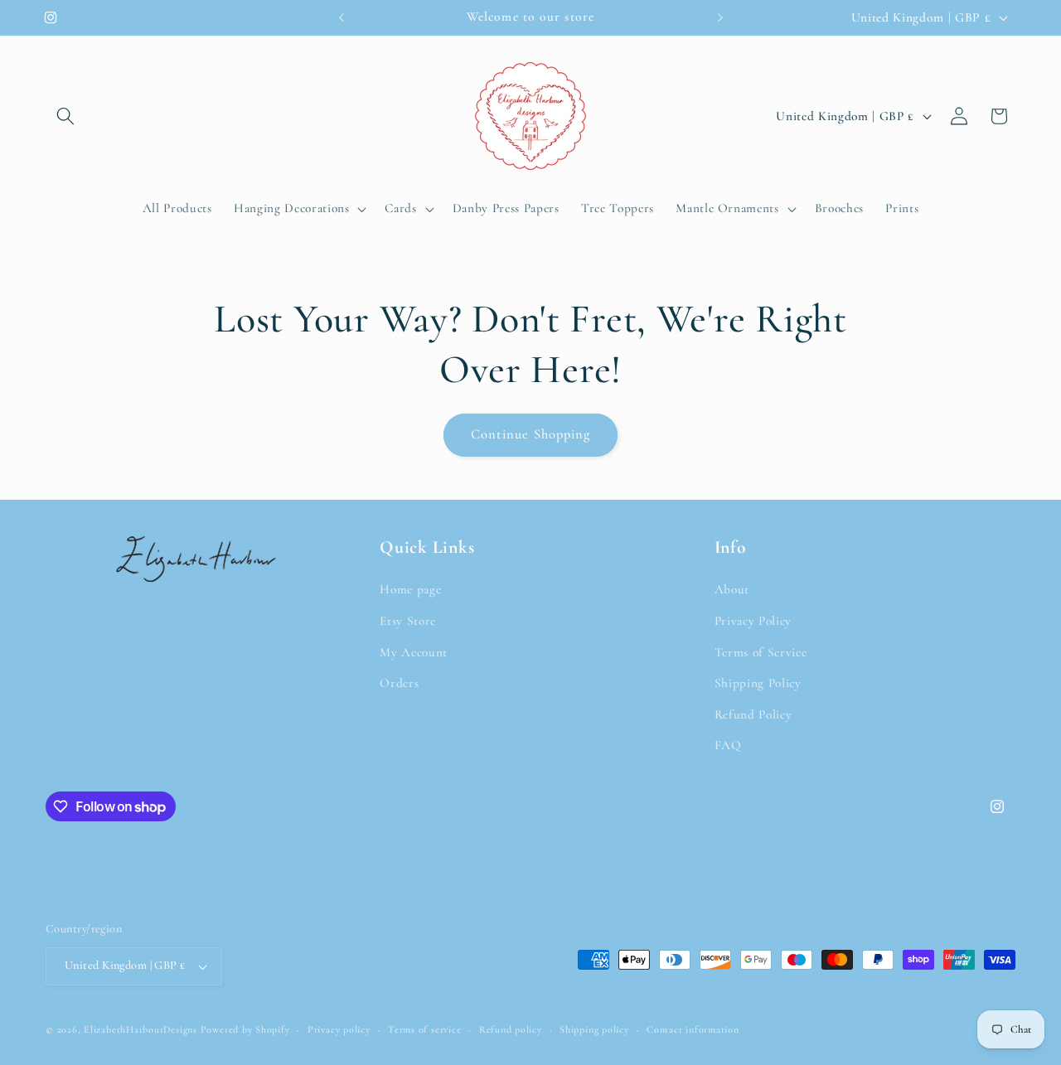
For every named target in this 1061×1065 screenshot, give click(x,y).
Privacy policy (339, 1029)
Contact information (693, 1029)
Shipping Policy (758, 682)
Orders (399, 682)
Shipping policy (594, 1029)
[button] (65, 116)
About (732, 589)
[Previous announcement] (341, 17)
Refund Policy (753, 714)
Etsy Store (408, 620)
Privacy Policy (753, 620)
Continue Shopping (531, 434)
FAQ (728, 745)
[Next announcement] (720, 17)
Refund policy (510, 1029)
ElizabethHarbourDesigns (140, 1029)
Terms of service (424, 1029)
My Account (414, 652)
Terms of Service (761, 652)
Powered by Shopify (245, 1029)
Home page (410, 589)
